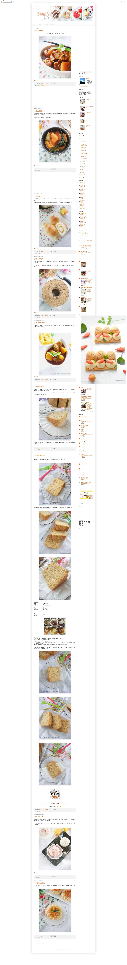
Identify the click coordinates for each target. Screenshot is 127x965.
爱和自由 (45, 198)
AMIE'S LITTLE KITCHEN (85, 464)
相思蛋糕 (82, 202)
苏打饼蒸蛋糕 (88, 112)
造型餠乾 (82, 208)
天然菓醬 (82, 188)
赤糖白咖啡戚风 (39, 386)
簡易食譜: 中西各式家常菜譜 (86, 245)
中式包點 (82, 182)
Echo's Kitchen (83, 446)
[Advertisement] (54, 97)
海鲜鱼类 (82, 220)
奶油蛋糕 (82, 190)
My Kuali (82, 468)
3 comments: (46, 83)
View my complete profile (83, 86)
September (83, 160)
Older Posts (73, 940)
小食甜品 (38, 170)
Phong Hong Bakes (84, 261)
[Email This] (50, 83)
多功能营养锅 (39, 85)
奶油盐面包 (38, 196)
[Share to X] (53, 83)
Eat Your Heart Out (84, 278)
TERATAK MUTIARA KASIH (86, 482)
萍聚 (81, 420)
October (83, 144)
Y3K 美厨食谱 (82, 213)
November (83, 142)
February (83, 170)
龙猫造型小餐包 (88, 99)
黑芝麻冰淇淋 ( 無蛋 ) (84, 233)
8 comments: (46, 315)
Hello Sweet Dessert (84, 314)
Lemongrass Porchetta (84, 417)
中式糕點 (82, 183)
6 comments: (46, 251)
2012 (82, 177)
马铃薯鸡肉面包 (39, 883)
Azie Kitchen (83, 472)
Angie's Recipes (84, 416)
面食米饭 (82, 226)
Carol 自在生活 (83, 232)
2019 (82, 135)
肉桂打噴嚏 (83, 297)
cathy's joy (83, 269)
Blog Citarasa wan (84, 477)
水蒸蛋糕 (82, 198)
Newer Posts (37, 940)
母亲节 (82, 430)
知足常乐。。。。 (84, 429)
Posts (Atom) (41, 942)
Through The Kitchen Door (86, 443)
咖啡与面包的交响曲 (84, 425)
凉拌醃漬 (82, 214)
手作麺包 (38, 253)
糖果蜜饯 (82, 205)
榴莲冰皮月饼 (38, 817)
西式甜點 (82, 206)
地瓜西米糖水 (38, 111)
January (83, 172)
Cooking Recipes (46, 24)
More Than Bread (84, 450)
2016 (82, 139)
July (82, 163)
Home (34, 24)
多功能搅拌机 (82, 216)
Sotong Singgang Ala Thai (85, 483)
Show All (91, 411)
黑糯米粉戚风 (38, 259)
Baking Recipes (39, 24)
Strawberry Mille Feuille (84, 384)
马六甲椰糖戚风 (39, 455)
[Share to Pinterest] (55, 83)
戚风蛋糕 (38, 317)
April (82, 167)
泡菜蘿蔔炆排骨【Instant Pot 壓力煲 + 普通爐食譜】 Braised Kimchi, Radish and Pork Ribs (86, 247)
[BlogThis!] (51, 83)
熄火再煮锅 (82, 222)
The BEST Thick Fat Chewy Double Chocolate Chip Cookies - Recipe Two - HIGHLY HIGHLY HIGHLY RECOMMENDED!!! (86, 406)
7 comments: (46, 379)
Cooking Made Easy (84, 306)
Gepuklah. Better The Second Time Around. (89, 263)
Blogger (68, 949)
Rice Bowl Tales (84, 251)
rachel (88, 78)
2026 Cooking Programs (85, 451)
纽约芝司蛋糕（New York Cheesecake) (88, 290)
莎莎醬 (82, 387)
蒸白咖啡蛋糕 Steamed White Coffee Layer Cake (89, 120)
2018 (82, 136)
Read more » (36, 80)
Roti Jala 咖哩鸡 (39, 323)
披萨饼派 (82, 197)
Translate (88, 73)
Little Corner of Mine (84, 438)
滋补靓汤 (82, 221)
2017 (82, 138)
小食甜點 (82, 193)
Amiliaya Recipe (84, 433)
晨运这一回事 (83, 426)
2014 (82, 174)
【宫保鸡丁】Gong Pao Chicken (86, 447)
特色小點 (82, 201)
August (82, 161)
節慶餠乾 (82, 204)
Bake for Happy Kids (85, 402)
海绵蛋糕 (82, 200)
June (82, 164)
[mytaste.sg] (81, 528)
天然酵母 (82, 189)
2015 (82, 141)
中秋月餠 (38, 877)
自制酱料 (82, 224)
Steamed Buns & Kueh (53, 24)
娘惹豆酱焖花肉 (39, 30)
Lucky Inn (82, 454)
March (82, 169)
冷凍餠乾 (82, 186)
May (82, 166)
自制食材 (82, 225)
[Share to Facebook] (54, 83)
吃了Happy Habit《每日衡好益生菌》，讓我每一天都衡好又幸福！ (89, 300)
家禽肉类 (43, 85)
